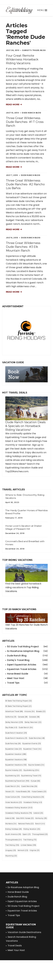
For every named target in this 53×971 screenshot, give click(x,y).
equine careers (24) (36, 765)
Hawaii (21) (9, 791)
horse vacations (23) (13, 802)
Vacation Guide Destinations (24, 932)
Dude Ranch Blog (27, 655)
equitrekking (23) (12, 776)
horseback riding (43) (32, 802)
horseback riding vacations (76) (18, 813)
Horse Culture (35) (12, 797)
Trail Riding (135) (12, 845)
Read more (13, 104)
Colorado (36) (34, 717)
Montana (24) (11, 824)
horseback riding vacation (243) (18, 808)
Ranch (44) (40, 824)
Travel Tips (27, 682)
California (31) (10, 717)
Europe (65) (35, 781)
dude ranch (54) (26, 727)
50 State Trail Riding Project (27, 646)
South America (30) (13, 834)
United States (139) (28, 845)
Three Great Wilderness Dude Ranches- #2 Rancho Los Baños (25, 184)
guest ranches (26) (29, 786)
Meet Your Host (27, 678)
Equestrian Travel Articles (27, 669)
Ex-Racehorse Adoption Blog (27, 651)
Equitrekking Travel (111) (31, 776)
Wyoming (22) (11, 856)
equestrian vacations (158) (16, 760)
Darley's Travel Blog (27, 660)
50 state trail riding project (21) (18, 706)
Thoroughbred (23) (40, 834)
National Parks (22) (26, 824)
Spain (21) (27, 834)
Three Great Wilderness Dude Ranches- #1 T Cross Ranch (25, 121)
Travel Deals (15, 945)
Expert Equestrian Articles (27, 664)
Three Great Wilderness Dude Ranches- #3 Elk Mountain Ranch (23, 246)
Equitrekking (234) (31, 770)
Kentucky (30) (41, 818)
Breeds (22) (40, 711)
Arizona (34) (29, 711)
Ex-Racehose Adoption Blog (23, 887)
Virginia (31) (34, 850)
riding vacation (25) (31, 829)
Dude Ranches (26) (13, 743)
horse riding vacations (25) (32, 797)
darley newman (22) (33, 722)
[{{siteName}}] (19, 10)
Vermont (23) (23, 850)
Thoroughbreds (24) (13, 840)
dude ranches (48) (37, 738)
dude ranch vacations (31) (16, 738)
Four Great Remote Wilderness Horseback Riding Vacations (22, 59)
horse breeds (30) (23, 791)
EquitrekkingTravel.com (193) (17, 781)
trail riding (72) (30, 840)
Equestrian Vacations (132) (16, 765)
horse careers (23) (39, 791)
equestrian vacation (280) (15, 754)
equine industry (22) (13, 770)
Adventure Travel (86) (14, 711)
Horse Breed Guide (27, 673)
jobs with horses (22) (25, 818)
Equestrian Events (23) (31, 743)
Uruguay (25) (10, 850)
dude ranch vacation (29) (16, 733)
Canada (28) (23, 717)
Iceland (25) (38, 813)
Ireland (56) (10, 818)
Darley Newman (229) (14, 722)
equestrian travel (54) (32, 749)
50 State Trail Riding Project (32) (18, 701)
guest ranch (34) (12, 786)
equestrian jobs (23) (13, 749)
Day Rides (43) (11, 727)
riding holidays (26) (13, 829)
